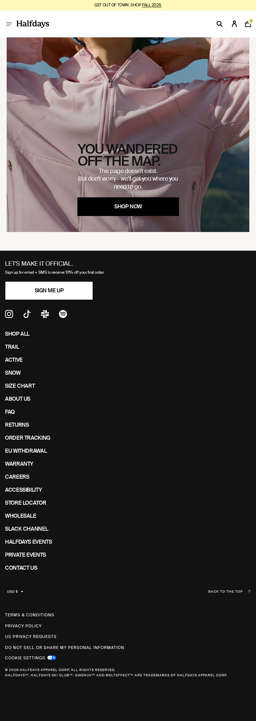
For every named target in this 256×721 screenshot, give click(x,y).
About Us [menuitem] (17, 398)
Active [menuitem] (14, 359)
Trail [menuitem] (12, 346)
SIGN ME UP (49, 290)
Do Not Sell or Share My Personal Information (64, 647)
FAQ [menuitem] (10, 411)
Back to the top (225, 592)
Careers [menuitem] (17, 476)
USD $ (12, 591)
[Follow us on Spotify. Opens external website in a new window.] (63, 316)
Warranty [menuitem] (19, 463)
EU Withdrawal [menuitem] (26, 450)
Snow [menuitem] (13, 372)
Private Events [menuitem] (25, 554)
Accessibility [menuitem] (23, 489)
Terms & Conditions (29, 615)
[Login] (234, 24)
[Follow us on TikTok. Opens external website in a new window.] (27, 316)
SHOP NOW (128, 206)
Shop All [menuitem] (17, 333)
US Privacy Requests (31, 636)
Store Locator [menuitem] (25, 502)
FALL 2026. (152, 5)
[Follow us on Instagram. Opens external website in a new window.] (9, 316)
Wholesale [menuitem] (20, 515)
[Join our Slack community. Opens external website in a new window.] (45, 316)
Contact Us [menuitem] (21, 567)
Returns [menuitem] (17, 424)
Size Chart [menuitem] (20, 385)
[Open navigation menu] (9, 24)
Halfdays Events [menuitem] (28, 541)
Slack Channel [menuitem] (26, 528)
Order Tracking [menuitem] (27, 437)
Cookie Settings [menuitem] (25, 657)
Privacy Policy (23, 626)
